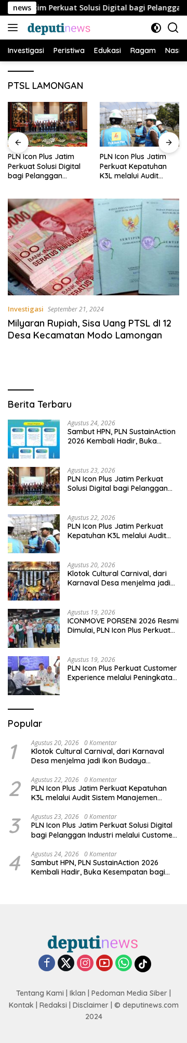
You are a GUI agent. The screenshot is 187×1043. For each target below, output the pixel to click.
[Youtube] (104, 964)
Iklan (78, 993)
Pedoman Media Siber (129, 993)
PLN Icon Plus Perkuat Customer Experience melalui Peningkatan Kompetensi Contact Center (122, 672)
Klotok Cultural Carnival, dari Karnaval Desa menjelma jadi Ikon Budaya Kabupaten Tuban (121, 578)
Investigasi (26, 309)
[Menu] (15, 27)
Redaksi (53, 1005)
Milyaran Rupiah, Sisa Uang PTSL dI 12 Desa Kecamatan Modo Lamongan (89, 329)
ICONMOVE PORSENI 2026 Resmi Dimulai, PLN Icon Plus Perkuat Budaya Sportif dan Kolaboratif (123, 625)
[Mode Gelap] (156, 27)
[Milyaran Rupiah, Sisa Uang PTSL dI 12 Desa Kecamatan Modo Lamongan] (93, 247)
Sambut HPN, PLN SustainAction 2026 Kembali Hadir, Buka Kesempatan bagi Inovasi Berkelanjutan (122, 436)
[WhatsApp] (123, 964)
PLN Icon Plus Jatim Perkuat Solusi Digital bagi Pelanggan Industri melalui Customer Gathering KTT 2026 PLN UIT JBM (47, 166)
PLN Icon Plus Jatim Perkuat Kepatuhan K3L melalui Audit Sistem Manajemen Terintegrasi (133, 166)
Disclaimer (91, 1005)
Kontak (21, 1005)
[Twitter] (66, 964)
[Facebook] (46, 964)
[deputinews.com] (58, 27)
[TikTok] (143, 964)
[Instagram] (85, 964)
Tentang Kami (40, 993)
